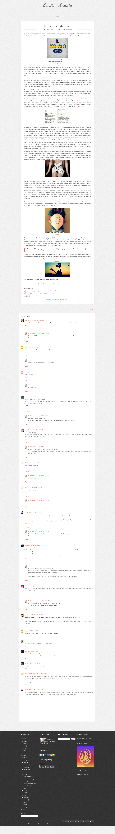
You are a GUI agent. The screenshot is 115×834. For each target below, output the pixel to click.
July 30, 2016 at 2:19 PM (44, 500)
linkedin (73, 821)
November (26, 764)
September (26, 769)
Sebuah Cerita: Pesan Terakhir (30, 785)
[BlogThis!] (26, 296)
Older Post (92, 310)
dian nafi (26, 663)
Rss (93, 821)
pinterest (78, 821)
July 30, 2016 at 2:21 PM (44, 531)
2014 (23, 804)
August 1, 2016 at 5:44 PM (36, 651)
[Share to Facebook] (29, 296)
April (25, 793)
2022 (23, 746)
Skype (88, 821)
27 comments (69, 29)
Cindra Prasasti (27, 487)
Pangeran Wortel (28, 615)
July (25, 774)
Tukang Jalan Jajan (28, 320)
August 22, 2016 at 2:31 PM (44, 601)
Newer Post (22, 310)
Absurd (52, 299)
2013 (23, 807)
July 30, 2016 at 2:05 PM (44, 360)
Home (57, 16)
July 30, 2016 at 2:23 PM (44, 566)
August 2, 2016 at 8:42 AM (34, 663)
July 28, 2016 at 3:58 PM (34, 347)
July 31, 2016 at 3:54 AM (33, 631)
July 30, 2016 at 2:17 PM (44, 416)
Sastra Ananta (57, 5)
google (71, 821)
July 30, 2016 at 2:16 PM (44, 385)
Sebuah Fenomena (65, 299)
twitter (66, 821)
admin (25, 462)
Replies (27, 329)
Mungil (25, 631)
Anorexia (57, 177)
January (25, 800)
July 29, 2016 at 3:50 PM (37, 487)
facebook (63, 821)
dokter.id (41, 151)
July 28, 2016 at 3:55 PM (38, 320)
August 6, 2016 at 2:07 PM (37, 689)
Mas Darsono (27, 397)
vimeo (86, 821)
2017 (23, 757)
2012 (23, 809)
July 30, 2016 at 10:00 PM (37, 586)
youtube (83, 821)
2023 (23, 743)
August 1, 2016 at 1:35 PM (35, 641)
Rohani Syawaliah (28, 372)
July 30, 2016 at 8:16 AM (36, 545)
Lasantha (41, 823)
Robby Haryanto (28, 586)
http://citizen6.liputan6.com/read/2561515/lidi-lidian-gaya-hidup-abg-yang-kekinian (45, 293)
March (25, 795)
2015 (23, 802)
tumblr (81, 821)
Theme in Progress (28, 823)
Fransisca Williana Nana (29, 673)
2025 (23, 738)
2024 (23, 741)
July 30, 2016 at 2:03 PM (44, 333)
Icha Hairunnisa (27, 512)
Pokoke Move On (57, 63)
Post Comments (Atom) (30, 724)
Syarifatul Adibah (28, 429)
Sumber (57, 124)
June (25, 788)
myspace (76, 821)
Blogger (40, 822)
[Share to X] (28, 296)
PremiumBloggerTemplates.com (50, 823)
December (26, 762)
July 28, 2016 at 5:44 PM (38, 372)
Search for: (23, 813)
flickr (68, 821)
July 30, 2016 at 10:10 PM (37, 615)
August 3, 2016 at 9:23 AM (41, 673)
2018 (23, 755)
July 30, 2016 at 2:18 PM (44, 446)
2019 (23, 753)
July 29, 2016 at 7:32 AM (37, 429)
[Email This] (25, 296)
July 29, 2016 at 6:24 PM (37, 512)
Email (91, 821)
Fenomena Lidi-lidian (57, 26)
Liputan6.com (44, 99)
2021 (23, 748)
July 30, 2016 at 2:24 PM (44, 475)
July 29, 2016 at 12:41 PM (33, 462)
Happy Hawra (27, 651)
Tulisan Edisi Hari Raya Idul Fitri (30, 783)
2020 (23, 750)
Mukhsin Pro (27, 641)
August (25, 772)
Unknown (26, 347)
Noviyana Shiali (27, 689)
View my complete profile (45, 746)
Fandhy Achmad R (50, 29)
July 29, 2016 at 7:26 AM (36, 397)
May (25, 790)
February (26, 797)
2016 (23, 760)
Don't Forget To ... (57, 261)
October (25, 767)
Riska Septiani (27, 545)
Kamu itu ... (57, 234)
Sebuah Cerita (57, 299)
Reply (25, 325)
